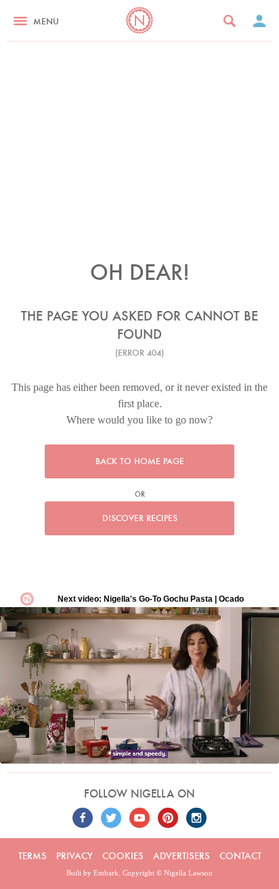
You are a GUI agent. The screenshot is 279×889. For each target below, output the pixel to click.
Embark (106, 873)
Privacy (74, 856)
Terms (32, 856)
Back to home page (139, 461)
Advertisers (181, 856)
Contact (240, 856)
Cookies (123, 856)
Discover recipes (139, 518)
